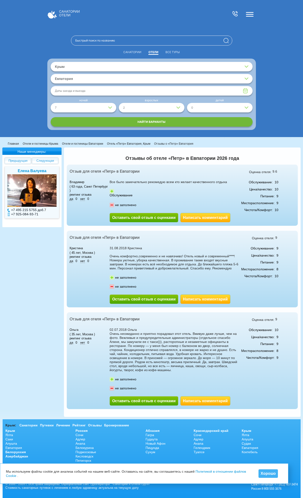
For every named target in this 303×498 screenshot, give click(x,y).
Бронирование (116, 425)
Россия (82, 431)
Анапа (80, 443)
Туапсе (199, 452)
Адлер (80, 439)
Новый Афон (155, 443)
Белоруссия (15, 452)
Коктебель (250, 452)
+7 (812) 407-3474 (286, 484)
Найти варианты (151, 122)
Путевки (47, 425)
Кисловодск (84, 456)
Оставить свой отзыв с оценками (144, 218)
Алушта (11, 443)
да (71, 199)
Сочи (79, 435)
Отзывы (95, 425)
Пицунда (152, 448)
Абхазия (153, 431)
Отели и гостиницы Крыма (40, 143)
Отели (153, 52)
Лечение (63, 425)
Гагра (150, 435)
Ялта (9, 435)
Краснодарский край (211, 431)
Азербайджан (16, 456)
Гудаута (152, 439)
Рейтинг (79, 425)
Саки (9, 439)
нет (82, 199)
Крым (10, 431)
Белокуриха (85, 448)
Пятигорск (83, 460)
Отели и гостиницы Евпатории (82, 143)
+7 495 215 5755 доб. (27, 210)
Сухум (150, 452)
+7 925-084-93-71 (24, 214)
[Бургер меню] (250, 14)
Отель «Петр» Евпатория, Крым (128, 143)
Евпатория (13, 448)
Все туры (172, 52)
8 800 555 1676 (271, 488)
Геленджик (202, 448)
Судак (246, 443)
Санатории (132, 52)
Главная (13, 143)
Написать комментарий (205, 218)
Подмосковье (86, 452)
